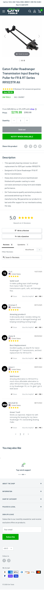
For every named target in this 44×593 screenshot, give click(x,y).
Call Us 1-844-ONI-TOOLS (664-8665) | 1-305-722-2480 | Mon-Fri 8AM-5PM (22, 3)
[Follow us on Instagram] (9, 560)
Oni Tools (6, 97)
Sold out (22, 129)
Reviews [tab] (6, 244)
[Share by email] (40, 146)
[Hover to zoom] (22, 37)
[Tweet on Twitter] (35, 146)
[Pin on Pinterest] (30, 146)
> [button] (28, 434)
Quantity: (6, 120)
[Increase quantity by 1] (27, 120)
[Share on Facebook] (26, 146)
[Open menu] (3, 11)
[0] (39, 11)
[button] (36, 296)
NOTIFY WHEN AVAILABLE (22, 136)
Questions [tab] (21, 244)
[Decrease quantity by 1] (14, 120)
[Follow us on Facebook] (4, 560)
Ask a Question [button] (23, 236)
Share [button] (15, 296)
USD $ (6, 548)
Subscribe (10, 537)
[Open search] (29, 11)
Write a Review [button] (23, 230)
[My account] (34, 11)
